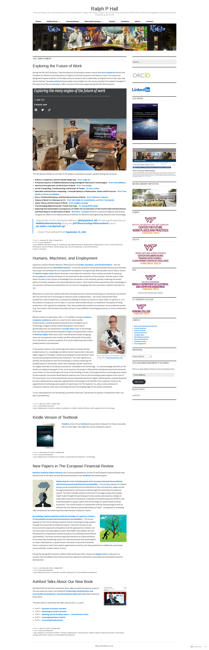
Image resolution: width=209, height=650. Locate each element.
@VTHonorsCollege (83, 223)
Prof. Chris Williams (117, 182)
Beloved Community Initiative (145, 326)
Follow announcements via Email (150, 363)
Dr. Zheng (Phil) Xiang (88, 206)
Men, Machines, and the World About (96, 264)
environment (83, 633)
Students (125, 21)
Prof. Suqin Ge (84, 179)
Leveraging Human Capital (53, 617)
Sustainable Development (75, 457)
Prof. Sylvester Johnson (97, 197)
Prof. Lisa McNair (52, 194)
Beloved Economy (93, 21)
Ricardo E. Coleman (80, 211)
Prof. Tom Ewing (84, 185)
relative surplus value (44, 273)
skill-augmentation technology (103, 408)
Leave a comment (39, 249)
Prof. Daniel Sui (108, 72)
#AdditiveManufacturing (48, 223)
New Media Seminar (61, 267)
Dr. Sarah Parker (88, 200)
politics (51, 635)
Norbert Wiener (84, 408)
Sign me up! (139, 382)
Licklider (74, 408)
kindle (66, 424)
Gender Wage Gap (60, 247)
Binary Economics (44, 572)
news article (54, 81)
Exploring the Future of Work (57, 66)
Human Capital (94, 633)
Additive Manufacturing (47, 245)
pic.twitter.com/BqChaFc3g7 (50, 226)
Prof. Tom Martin (106, 200)
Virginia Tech (100, 554)
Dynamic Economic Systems (54, 608)
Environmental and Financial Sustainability (79, 484)
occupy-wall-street (40, 635)
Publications (52, 21)
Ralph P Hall (104, 8)
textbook (85, 424)
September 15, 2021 (76, 231)
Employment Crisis (101, 245)
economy (63, 633)
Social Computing (75, 247)
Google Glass (69, 328)
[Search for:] (154, 62)
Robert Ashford (55, 472)
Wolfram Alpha (41, 334)
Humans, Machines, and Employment (65, 258)
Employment (88, 245)
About (137, 21)
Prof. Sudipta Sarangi (78, 203)
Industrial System (108, 633)
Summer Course (140, 341)
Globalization (53, 457)
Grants (112, 21)
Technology (90, 457)
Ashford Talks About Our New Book (63, 581)
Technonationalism (90, 247)
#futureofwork (101, 223)
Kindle (62, 457)
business (41, 633)
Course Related (45, 242)
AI (57, 245)
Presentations (72, 21)
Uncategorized (140, 344)
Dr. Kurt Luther (92, 188)
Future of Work (47, 247)
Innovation (120, 633)
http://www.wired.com (114, 358)
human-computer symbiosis (59, 408)
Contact (149, 21)
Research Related (46, 455)
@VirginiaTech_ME (87, 220)
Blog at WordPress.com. (104, 646)
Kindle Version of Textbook (55, 417)
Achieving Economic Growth (54, 611)
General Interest (140, 333)
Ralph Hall (58, 240)
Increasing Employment (52, 620)
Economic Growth (58, 572)
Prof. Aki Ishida (73, 200)
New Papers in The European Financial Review (73, 466)
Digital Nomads (77, 245)
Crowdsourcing (64, 245)
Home (38, 21)
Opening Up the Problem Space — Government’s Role (65, 614)
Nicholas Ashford (40, 472)
